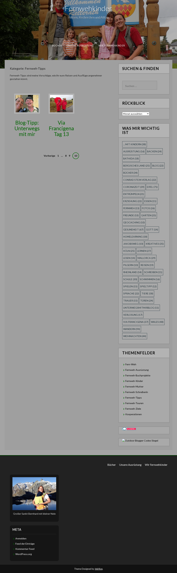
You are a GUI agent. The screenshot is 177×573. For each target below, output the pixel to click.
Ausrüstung (134, 151)
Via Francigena (135, 321)
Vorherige (49, 155)
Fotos (148, 208)
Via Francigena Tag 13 (61, 128)
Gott (152, 229)
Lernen (144, 250)
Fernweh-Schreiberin (136, 392)
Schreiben (153, 272)
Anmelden (20, 538)
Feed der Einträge (25, 543)
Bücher (57, 45)
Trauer (130, 300)
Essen (150, 201)
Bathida (131, 158)
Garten (148, 215)
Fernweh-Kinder (134, 380)
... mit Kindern (134, 144)
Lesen (129, 257)
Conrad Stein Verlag (139, 179)
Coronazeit (133, 186)
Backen (154, 151)
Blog (158, 165)
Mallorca (146, 257)
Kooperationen (133, 414)
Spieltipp (148, 286)
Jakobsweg (133, 243)
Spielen (130, 286)
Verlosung (132, 314)
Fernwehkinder (88, 8)
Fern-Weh (130, 364)
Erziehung (132, 201)
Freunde (131, 215)
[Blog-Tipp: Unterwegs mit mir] (27, 103)
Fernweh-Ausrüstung (137, 369)
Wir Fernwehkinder (112, 45)
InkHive (99, 568)
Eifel (152, 186)
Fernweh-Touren (134, 403)
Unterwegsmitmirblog (141, 307)
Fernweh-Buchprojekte (137, 375)
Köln (129, 250)
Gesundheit (133, 229)
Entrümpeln (133, 194)
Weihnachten (134, 336)
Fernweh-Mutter (134, 386)
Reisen (147, 265)
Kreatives (155, 243)
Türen (146, 300)
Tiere (147, 293)
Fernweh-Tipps (133, 397)
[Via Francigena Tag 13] (61, 103)
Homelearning (135, 236)
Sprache (131, 293)
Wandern (131, 328)
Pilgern (130, 265)
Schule (130, 279)
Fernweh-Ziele (133, 408)
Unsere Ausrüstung (80, 45)
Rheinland (132, 272)
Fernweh (131, 208)
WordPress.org (23, 554)
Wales (157, 321)
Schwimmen (150, 279)
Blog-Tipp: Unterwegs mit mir (27, 128)
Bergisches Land (136, 165)
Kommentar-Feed (24, 548)
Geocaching (134, 222)
